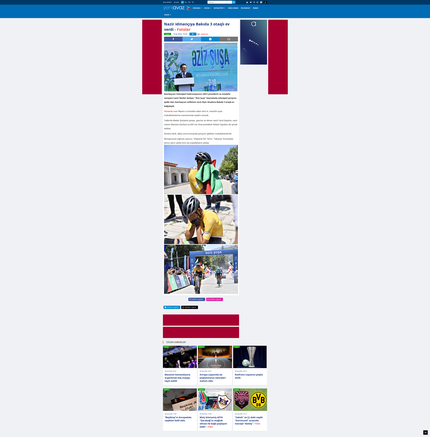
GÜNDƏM (196, 8)
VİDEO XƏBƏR (233, 8)
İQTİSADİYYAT (219, 8)
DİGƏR (166, 15)
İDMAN (255, 8)
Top (425, 432)
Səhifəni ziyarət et (196, 300)
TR (193, 2)
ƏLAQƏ (176, 2)
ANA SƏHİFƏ (167, 2)
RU (186, 2)
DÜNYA (206, 8)
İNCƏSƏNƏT (245, 8)
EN (189, 2)
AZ (182, 2)
